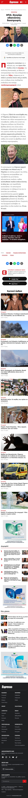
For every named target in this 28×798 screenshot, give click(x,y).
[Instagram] (6, 757)
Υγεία (3, 715)
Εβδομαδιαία (18, 715)
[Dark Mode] (21, 2)
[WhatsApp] (14, 45)
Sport (3, 706)
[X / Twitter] (11, 45)
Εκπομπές (17, 727)
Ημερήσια (17, 713)
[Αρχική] (7, 686)
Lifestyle (4, 710)
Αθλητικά (4, 727)
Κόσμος (3, 700)
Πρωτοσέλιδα (6, 724)
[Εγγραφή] (24, 781)
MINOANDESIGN (16, 795)
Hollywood (17, 697)
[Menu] (2, 2)
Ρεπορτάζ (4, 695)
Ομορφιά (4, 713)
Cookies (4, 791)
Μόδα (3, 720)
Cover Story (4, 702)
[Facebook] (7, 45)
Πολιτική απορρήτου (20, 745)
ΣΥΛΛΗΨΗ (4, 255)
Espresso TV (18, 724)
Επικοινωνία (18, 740)
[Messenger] (18, 45)
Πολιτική (4, 697)
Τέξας (11, 75)
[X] (9, 757)
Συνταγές (4, 718)
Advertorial (4, 738)
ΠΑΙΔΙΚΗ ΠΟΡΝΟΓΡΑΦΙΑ (20, 253)
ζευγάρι (21, 68)
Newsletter (4, 740)
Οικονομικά (4, 729)
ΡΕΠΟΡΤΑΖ (14, 12)
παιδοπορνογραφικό (8, 85)
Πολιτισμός (18, 706)
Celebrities (17, 695)
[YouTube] (13, 757)
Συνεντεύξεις (18, 729)
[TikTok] (16, 757)
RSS (3, 742)
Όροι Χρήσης (18, 742)
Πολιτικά (4, 731)
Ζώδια (16, 710)
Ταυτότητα (17, 738)
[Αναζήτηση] (25, 2)
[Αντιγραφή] (21, 45)
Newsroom (17, 23)
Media (16, 700)
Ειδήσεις (4, 692)
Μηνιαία (17, 718)
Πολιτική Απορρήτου (18, 789)
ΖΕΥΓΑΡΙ (9, 253)
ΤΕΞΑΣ (12, 255)
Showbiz (17, 692)
